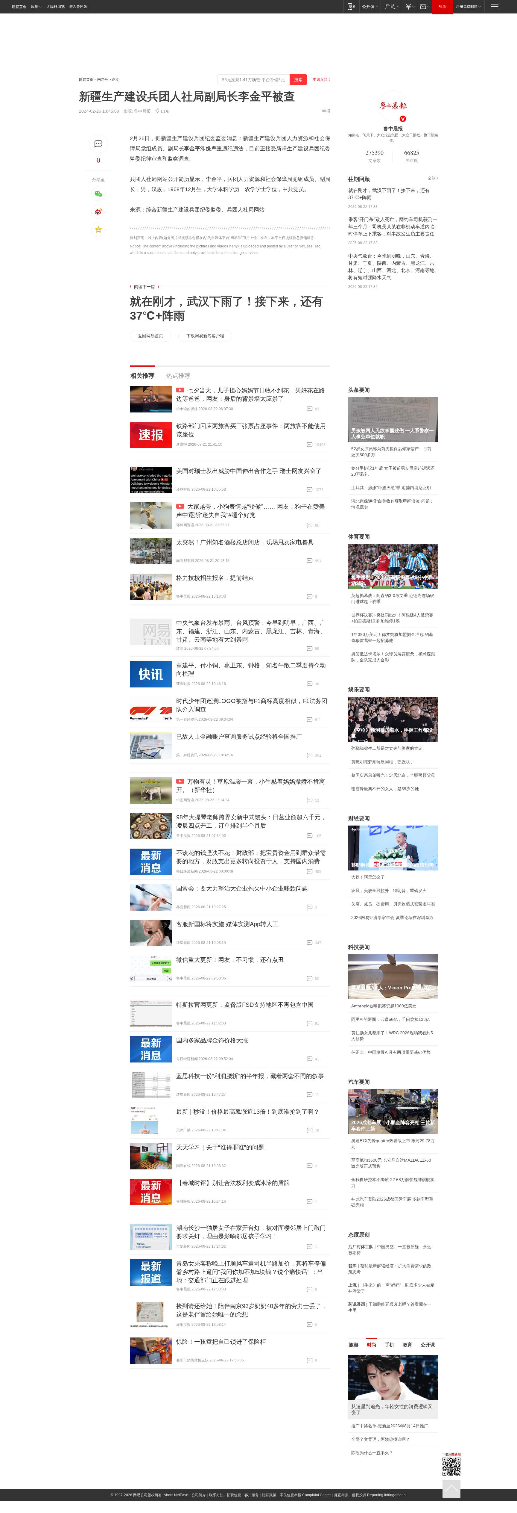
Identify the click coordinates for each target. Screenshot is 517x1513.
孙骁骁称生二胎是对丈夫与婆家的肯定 (386, 748)
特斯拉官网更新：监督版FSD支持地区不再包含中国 (245, 1004)
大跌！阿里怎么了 (368, 877)
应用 (34, 6)
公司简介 (198, 1495)
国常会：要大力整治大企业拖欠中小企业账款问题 (242, 888)
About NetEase (176, 1495)
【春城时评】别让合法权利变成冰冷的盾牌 (233, 1183)
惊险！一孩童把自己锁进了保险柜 (221, 1341)
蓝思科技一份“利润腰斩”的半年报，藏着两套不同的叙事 (250, 1076)
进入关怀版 (78, 6)
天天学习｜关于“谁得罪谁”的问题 (220, 1147)
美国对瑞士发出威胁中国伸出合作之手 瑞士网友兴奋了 (249, 471)
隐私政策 (269, 1495)
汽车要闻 (359, 1082)
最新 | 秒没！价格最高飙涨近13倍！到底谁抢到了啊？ (248, 1111)
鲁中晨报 (142, 111)
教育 (407, 1344)
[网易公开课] (370, 6)
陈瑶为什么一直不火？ (372, 1452)
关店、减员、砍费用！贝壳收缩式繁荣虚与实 (393, 904)
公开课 (428, 1344)
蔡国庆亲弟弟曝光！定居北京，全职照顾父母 (393, 775)
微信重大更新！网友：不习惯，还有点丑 (230, 959)
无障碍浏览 (56, 6)
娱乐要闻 (359, 690)
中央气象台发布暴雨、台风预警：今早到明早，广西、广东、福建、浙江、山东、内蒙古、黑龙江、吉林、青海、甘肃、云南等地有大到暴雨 (251, 631)
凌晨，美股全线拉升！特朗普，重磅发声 (389, 890)
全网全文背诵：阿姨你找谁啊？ (380, 1439)
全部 (431, 178)
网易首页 (19, 6)
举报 (326, 111)
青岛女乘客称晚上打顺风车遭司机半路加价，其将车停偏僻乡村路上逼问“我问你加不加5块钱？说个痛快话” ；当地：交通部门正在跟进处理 (251, 1272)
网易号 (102, 80)
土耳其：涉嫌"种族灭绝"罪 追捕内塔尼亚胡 (391, 487)
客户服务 (251, 1495)
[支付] (409, 6)
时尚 (371, 1344)
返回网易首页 (150, 335)
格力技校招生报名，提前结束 (215, 578)
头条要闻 (359, 390)
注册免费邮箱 (467, 6)
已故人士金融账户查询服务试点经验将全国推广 (239, 736)
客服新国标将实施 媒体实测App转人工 (227, 924)
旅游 (353, 1344)
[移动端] (351, 6)
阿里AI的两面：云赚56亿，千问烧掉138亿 (390, 1019)
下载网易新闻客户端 (205, 335)
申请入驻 (320, 79)
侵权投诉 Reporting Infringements (379, 1495)
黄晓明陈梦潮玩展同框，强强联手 (382, 761)
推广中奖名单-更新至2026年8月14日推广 (389, 1425)
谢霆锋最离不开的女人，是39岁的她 (385, 788)
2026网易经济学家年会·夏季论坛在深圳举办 (392, 917)
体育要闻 (359, 537)
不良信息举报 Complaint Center (305, 1495)
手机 (389, 1344)
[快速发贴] (98, 143)
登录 (442, 6)
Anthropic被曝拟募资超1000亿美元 (383, 1005)
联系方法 (216, 1495)
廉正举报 (341, 1495)
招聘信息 (234, 1495)
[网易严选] (391, 6)
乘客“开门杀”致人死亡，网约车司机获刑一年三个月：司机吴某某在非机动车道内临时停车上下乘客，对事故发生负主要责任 (392, 226)
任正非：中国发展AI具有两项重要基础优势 (391, 1052)
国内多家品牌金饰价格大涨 (212, 1040)
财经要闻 (359, 818)
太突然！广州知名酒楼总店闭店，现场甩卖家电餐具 (245, 542)
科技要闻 (359, 947)
